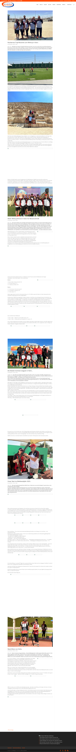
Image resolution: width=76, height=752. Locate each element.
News (37, 4)
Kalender (54, 4)
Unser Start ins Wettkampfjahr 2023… (19, 481)
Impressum (61, 0)
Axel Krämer (10, 220)
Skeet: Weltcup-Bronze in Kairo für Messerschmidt (23, 219)
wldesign (14, 750)
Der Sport (45, 4)
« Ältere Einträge (10, 729)
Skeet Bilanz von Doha (15, 649)
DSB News (51, 735)
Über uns (41, 4)
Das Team (49, 4)
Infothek (63, 4)
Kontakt (73, 0)
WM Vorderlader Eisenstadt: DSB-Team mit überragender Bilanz (51, 742)
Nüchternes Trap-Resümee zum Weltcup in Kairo (23, 42)
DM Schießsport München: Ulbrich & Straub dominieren (49, 738)
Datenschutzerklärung (67, 0)
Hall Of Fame (69, 4)
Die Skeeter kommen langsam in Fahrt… (20, 371)
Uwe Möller (10, 44)
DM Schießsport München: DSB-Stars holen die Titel (49, 737)
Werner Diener (24, 750)
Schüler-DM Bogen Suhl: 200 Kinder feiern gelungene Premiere (51, 740)
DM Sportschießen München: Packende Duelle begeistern (50, 743)
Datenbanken (59, 4)
